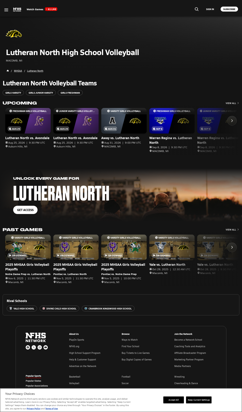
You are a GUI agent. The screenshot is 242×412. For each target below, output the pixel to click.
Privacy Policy (33, 408)
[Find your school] (197, 9)
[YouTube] (45, 347)
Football (126, 376)
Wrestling (179, 376)
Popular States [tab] (33, 381)
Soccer (125, 383)
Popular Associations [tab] (37, 385)
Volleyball (74, 383)
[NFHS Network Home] (17, 10)
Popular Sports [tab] (33, 376)
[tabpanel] (142, 383)
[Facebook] (28, 347)
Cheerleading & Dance (186, 383)
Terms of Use (51, 408)
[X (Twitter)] (34, 347)
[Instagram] (40, 347)
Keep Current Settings (199, 399)
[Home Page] (8, 71)
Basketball (74, 376)
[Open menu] (6, 10)
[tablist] (42, 381)
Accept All (173, 399)
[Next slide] (232, 120)
